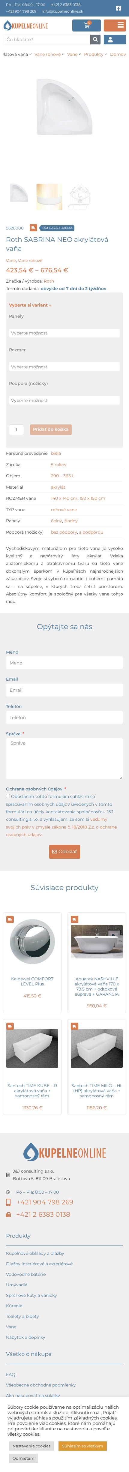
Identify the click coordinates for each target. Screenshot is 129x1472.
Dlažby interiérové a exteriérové (39, 1263)
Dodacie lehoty (22, 1437)
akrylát (58, 487)
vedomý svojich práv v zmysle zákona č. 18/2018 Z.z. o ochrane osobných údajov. (61, 827)
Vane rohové (30, 260)
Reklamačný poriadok (29, 1416)
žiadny (71, 520)
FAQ (10, 1374)
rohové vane (64, 509)
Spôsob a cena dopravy (30, 1427)
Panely (16, 316)
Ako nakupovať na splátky (33, 1395)
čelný (56, 520)
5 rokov (59, 464)
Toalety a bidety (22, 1316)
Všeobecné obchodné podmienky (41, 1385)
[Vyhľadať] (95, 39)
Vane (11, 260)
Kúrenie (14, 1305)
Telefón (14, 706)
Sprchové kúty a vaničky (31, 1295)
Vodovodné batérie (26, 1274)
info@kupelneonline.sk (62, 11)
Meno (12, 652)
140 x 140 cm (64, 498)
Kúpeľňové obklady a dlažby (35, 1253)
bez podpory (64, 532)
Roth (49, 281)
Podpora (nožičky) (28, 383)
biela (56, 453)
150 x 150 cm (92, 498)
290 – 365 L (62, 475)
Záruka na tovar (22, 1458)
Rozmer (17, 349)
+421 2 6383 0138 (66, 4)
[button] (115, 25)
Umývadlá (16, 1284)
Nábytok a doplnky (25, 1337)
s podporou (91, 532)
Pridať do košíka (51, 429)
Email (12, 679)
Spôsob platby (21, 1448)
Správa (14, 733)
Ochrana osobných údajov (35, 789)
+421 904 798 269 (21, 11)
